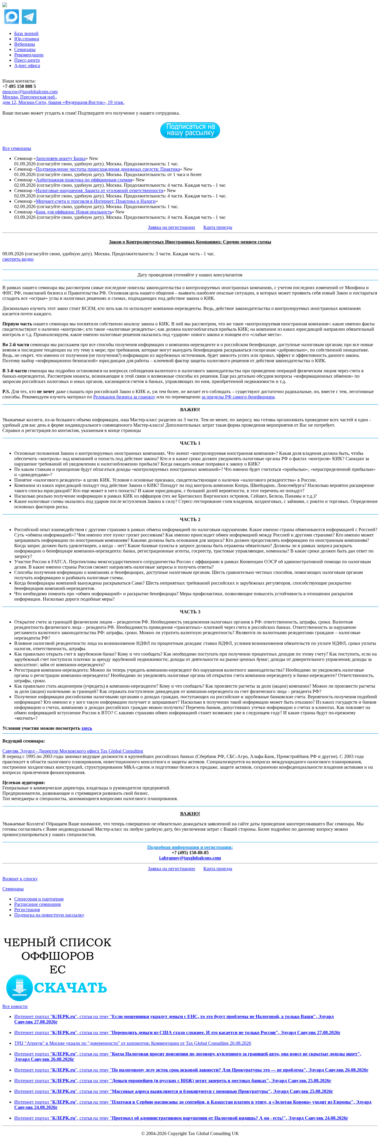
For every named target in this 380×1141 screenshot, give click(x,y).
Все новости (15, 1006)
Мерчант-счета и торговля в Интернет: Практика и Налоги (96, 201)
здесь (86, 728)
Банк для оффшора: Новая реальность (74, 211)
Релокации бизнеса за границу (124, 396)
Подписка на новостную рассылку (49, 914)
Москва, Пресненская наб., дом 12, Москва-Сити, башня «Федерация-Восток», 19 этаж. (63, 99)
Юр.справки (26, 38)
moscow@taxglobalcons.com (30, 91)
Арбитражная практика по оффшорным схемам (84, 179)
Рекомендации (29, 54)
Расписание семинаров (37, 904)
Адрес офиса (27, 65)
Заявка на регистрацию (171, 227)
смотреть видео (18, 259)
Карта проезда (217, 227)
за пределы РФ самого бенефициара (238, 396)
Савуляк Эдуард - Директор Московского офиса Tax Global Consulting (72, 751)
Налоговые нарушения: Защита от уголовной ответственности (99, 190)
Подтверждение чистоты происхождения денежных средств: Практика (108, 169)
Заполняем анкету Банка (61, 158)
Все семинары (16, 148)
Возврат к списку (20, 878)
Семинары (25, 49)
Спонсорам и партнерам (39, 898)
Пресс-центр (27, 60)
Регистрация (27, 909)
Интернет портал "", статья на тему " (177, 1032)
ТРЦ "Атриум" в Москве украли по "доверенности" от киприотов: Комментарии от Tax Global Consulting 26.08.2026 (132, 1043)
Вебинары (24, 44)
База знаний (26, 33)
